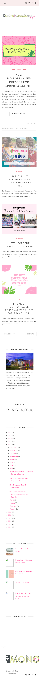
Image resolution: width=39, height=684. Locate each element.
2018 (9, 521)
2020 (10, 515)
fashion (19, 70)
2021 (9, 512)
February (13, 506)
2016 (9, 524)
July (11, 462)
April (12, 500)
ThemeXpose (11, 673)
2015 (9, 527)
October (13, 453)
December (13, 447)
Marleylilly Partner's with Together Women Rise (19, 181)
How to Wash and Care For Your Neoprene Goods (23, 596)
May (11, 468)
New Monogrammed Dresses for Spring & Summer (19, 80)
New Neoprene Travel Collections (19, 245)
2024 (9, 438)
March (12, 503)
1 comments (23, 128)
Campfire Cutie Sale (22, 582)
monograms (19, 171)
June (11, 465)
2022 (9, 444)
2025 (9, 435)
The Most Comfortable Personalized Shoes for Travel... (19, 494)
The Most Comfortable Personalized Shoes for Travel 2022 (19, 308)
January (12, 509)
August (12, 459)
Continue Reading (19, 114)
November (14, 450)
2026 (9, 432)
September (14, 456)
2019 (9, 518)
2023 (9, 441)
